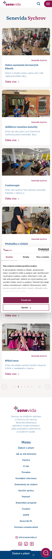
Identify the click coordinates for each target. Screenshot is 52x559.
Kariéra (26, 460)
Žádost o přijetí (26, 448)
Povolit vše (26, 300)
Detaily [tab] (26, 257)
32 (39, 387)
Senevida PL (26, 521)
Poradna (26, 472)
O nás (26, 466)
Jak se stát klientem (26, 454)
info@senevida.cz (28, 537)
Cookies (26, 509)
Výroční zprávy (26, 491)
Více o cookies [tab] (42, 257)
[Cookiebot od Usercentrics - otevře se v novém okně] (38, 250)
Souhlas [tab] (9, 257)
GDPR (26, 515)
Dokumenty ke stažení (26, 485)
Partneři (26, 497)
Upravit (24, 307)
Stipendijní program (26, 503)
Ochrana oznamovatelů (26, 527)
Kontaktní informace (26, 478)
